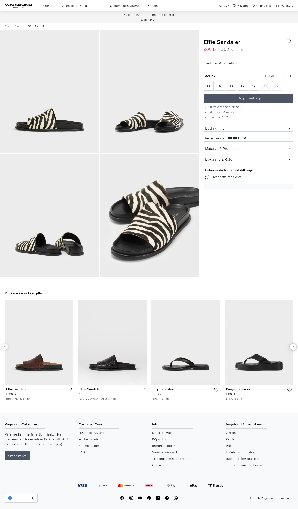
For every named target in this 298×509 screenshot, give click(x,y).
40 (255, 87)
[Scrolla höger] (293, 347)
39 (244, 87)
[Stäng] (293, 17)
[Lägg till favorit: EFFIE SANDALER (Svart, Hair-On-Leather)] (289, 41)
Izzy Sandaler (163, 389)
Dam (144, 19)
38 (232, 87)
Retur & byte (161, 432)
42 (278, 85)
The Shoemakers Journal (245, 465)
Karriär (231, 439)
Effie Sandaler (17, 389)
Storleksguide (89, 445)
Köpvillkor (159, 439)
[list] (149, 353)
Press (230, 445)
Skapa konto (17, 456)
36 (210, 87)
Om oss (231, 432)
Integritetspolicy (164, 445)
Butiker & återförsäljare (243, 458)
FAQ (82, 452)
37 (221, 87)
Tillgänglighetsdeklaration (171, 458)
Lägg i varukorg (248, 98)
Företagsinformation (241, 452)
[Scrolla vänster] (5, 347)
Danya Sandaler (238, 389)
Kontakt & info (89, 439)
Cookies (158, 465)
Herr (153, 19)
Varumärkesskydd (165, 452)
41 (267, 85)
